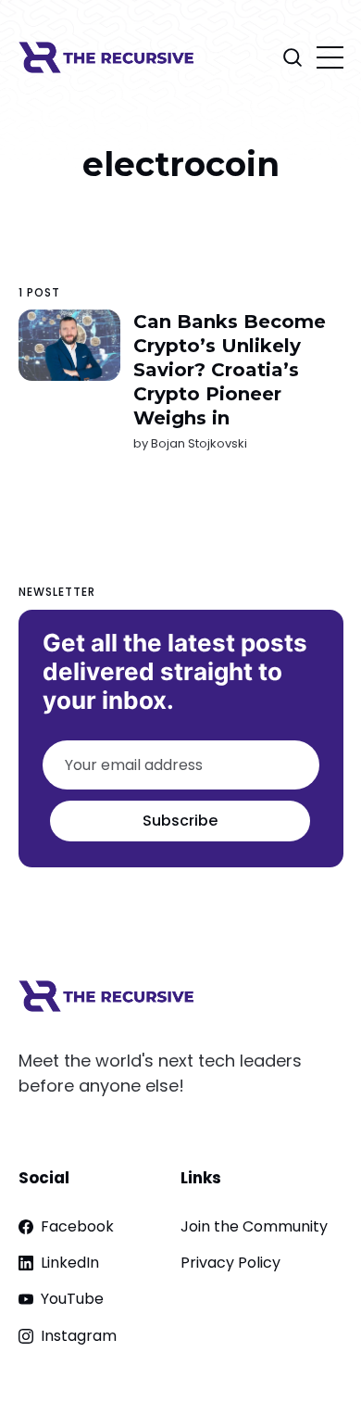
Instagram (79, 1335)
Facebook (77, 1226)
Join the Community (254, 1226)
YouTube (72, 1298)
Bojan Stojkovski (198, 443)
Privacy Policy (230, 1262)
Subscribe (180, 820)
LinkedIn (70, 1262)
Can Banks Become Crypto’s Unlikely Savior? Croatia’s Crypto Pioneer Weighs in (228, 369)
